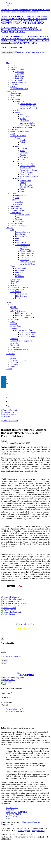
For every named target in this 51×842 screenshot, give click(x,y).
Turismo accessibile (17, 210)
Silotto (22, 159)
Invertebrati (19, 270)
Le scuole (14, 343)
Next (7, 5)
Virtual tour (19, 221)
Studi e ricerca (15, 292)
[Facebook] (8, 393)
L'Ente (8, 302)
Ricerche (18, 298)
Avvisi (12, 322)
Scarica (4, 660)
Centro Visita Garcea (28, 106)
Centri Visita (20, 102)
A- (7, 379)
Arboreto (18, 110)
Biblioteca (14, 339)
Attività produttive (17, 69)
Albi (21, 114)
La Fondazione (16, 362)
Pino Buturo (24, 260)
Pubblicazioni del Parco (19, 89)
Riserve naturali (16, 80)
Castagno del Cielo (27, 251)
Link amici (14, 84)
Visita (17, 161)
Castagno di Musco (27, 253)
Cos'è (12, 356)
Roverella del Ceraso (28, 264)
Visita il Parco (11, 91)
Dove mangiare (16, 95)
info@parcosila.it (38, 831)
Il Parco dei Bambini (18, 136)
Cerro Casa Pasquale (27, 262)
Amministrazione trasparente (21, 341)
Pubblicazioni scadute (23, 315)
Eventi (12, 134)
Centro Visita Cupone (28, 104)
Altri (17, 198)
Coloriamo (24, 142)
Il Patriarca (24, 149)
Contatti (9, 369)
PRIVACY (10, 810)
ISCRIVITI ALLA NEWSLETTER (25, 619)
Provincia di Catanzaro (28, 334)
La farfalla (24, 153)
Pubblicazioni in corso (23, 313)
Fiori (17, 238)
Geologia (13, 285)
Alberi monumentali (22, 245)
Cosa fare (14, 129)
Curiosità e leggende (18, 82)
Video (17, 217)
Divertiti (18, 178)
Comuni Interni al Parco (24, 330)
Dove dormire (15, 97)
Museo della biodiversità (29, 176)
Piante (22, 191)
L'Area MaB (10, 354)
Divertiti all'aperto (26, 187)
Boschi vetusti (20, 243)
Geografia (14, 283)
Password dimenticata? (14, 709)
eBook (22, 151)
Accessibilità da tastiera (19, 349)
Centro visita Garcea (27, 166)
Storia (12, 65)
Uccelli (18, 275)
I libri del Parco (21, 296)
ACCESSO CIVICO (14, 814)
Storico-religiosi (21, 196)
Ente (12, 304)
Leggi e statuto (15, 326)
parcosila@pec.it (24, 831)
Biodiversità (24, 121)
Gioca (17, 138)
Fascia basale (20, 234)
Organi (13, 307)
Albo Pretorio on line (18, 311)
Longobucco (24, 116)
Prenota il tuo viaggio (18, 225)
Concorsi (13, 324)
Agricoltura (19, 74)
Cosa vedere (15, 99)
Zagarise (23, 119)
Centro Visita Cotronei (28, 108)
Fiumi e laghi (15, 279)
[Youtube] (8, 397)
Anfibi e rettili (20, 268)
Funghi (18, 240)
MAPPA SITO (11, 816)
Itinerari (13, 193)
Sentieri (23, 183)
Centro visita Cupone (28, 163)
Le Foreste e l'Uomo (27, 125)
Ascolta (23, 155)
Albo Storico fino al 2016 (24, 317)
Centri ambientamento (23, 127)
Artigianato (19, 72)
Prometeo (23, 247)
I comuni (13, 328)
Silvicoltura (19, 76)
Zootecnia (19, 78)
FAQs (12, 351)
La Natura (9, 228)
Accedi (3, 684)
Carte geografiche (17, 290)
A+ (7, 383)
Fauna (12, 266)
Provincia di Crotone (27, 337)
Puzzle (22, 144)
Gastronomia (15, 206)
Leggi (17, 146)
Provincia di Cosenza (28, 332)
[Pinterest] (8, 401)
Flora (12, 230)
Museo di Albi (25, 168)
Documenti (14, 345)
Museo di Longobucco (28, 170)
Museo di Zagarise (27, 172)
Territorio (13, 67)
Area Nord (19, 202)
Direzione (14, 309)
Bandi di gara (15, 319)
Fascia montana (21, 236)
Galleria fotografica (22, 215)
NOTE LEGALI (12, 808)
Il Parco (9, 63)
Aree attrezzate (16, 208)
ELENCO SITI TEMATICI (16, 812)
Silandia (23, 140)
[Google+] (8, 406)
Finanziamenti (15, 347)
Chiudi (4, 663)
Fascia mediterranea (22, 232)
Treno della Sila (26, 185)
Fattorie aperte (25, 181)
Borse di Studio (21, 294)
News (12, 366)
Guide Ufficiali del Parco (19, 131)
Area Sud (18, 204)
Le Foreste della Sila (27, 123)
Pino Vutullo (24, 257)
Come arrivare (15, 93)
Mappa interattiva (16, 223)
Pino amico (24, 157)
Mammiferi (19, 272)
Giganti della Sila (26, 174)
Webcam (18, 219)
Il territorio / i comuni (18, 360)
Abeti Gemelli (25, 249)
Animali (23, 189)
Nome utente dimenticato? (15, 711)
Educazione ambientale (19, 287)
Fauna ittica (19, 277)
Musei (17, 112)
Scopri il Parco (15, 213)
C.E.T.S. (13, 87)
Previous (9, 3)
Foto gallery (14, 364)
